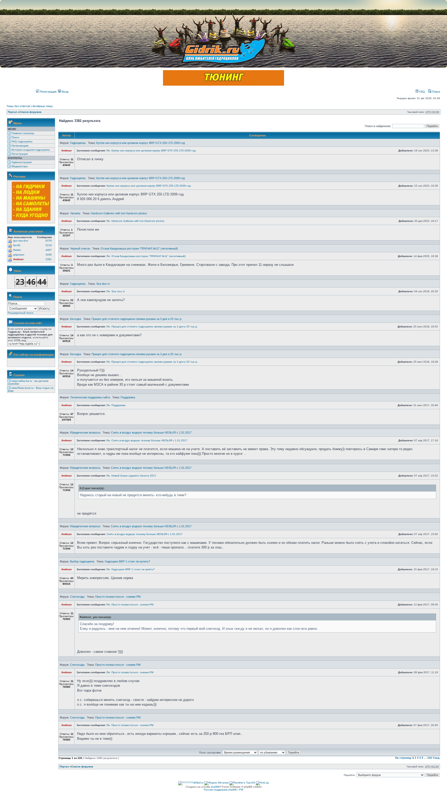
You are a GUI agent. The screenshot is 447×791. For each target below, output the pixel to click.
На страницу (403, 757)
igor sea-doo (20, 240)
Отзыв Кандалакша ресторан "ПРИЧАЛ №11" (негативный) (139, 248)
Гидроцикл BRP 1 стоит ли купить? (127, 561)
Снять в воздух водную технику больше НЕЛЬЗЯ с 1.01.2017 (151, 432)
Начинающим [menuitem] (19, 145)
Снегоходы (77, 596)
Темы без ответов (18, 106)
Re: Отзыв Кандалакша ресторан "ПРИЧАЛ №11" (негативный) (146, 256)
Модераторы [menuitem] (19, 166)
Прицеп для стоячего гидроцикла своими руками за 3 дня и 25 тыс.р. (137, 318)
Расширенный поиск (20, 312)
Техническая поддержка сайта (90, 397)
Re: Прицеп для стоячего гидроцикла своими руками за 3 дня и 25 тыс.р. (152, 326)
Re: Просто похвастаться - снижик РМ (130, 604)
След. (436, 757)
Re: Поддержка (116, 405)
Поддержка (128, 397)
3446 (49, 254)
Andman (18, 259)
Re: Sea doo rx (116, 291)
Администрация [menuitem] (21, 162)
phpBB (215, 786)
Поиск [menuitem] (15, 137)
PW (241, 789)
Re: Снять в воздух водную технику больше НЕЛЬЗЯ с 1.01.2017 (147, 440)
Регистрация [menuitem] (19, 153)
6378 (49, 240)
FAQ (422, 91)
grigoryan (18, 254)
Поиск (435, 91)
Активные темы (42, 106)
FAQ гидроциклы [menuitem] (21, 141)
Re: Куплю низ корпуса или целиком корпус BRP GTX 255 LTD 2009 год (151, 150)
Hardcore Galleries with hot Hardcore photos (119, 213)
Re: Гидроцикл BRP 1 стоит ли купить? (131, 569)
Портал (12, 112)
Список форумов (30, 112)
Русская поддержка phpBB (220, 789)
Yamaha (75, 213)
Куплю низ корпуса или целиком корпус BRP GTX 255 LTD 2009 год (140, 142)
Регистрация (47, 91)
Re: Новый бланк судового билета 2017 (131, 475)
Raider (17, 249)
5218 (49, 245)
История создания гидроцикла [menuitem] (30, 149)
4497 (49, 249)
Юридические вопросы (85, 432)
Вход (64, 91)
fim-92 (16, 245)
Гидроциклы (78, 142)
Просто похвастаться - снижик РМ (117, 596)
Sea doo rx (103, 283)
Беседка (75, 318)
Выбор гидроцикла (82, 561)
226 (429, 757)
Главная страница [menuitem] (22, 133)
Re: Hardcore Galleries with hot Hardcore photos (135, 220)
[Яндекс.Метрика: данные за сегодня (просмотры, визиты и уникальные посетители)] (216, 783)
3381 (49, 259)
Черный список (80, 248)
